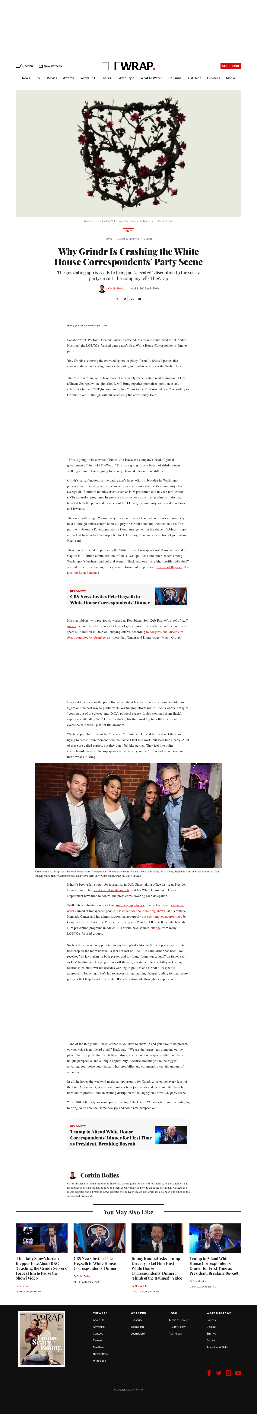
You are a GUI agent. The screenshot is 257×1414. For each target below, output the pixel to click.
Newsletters (53, 66)
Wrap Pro (138, 1313)
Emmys (211, 1333)
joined (71, 626)
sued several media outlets (111, 890)
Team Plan (137, 1326)
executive (177, 905)
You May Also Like (128, 1212)
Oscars (211, 1340)
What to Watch (151, 78)
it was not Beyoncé (169, 567)
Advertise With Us (217, 1347)
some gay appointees (130, 905)
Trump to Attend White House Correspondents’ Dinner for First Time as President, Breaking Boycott (213, 1265)
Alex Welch (141, 1286)
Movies (51, 78)
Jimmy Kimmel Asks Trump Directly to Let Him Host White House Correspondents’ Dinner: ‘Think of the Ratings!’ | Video (157, 1268)
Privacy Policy (177, 1326)
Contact (98, 1333)
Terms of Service (179, 1320)
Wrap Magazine (219, 1313)
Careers (98, 1340)
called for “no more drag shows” (144, 910)
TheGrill (107, 78)
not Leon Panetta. (86, 572)
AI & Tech (194, 78)
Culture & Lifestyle (128, 238)
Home (108, 238)
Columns (174, 78)
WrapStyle (126, 78)
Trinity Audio (87, 325)
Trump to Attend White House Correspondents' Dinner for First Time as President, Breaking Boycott (111, 1138)
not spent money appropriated (162, 916)
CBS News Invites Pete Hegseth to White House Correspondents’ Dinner (110, 599)
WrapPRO (87, 78)
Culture (148, 238)
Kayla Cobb (24, 1286)
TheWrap (100, 1313)
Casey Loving (199, 1281)
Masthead (99, 1347)
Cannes (211, 1320)
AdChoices (175, 1333)
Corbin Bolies (116, 288)
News (26, 78)
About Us (98, 1320)
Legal (173, 1313)
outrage (156, 927)
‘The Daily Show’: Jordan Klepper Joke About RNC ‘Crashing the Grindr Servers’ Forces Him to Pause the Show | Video (42, 1268)
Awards (68, 78)
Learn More (138, 1333)
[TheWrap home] (128, 66)
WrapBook (99, 1360)
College (211, 1326)
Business (213, 78)
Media (230, 78)
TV (38, 78)
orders (71, 910)
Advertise (99, 1326)
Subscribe (231, 66)
